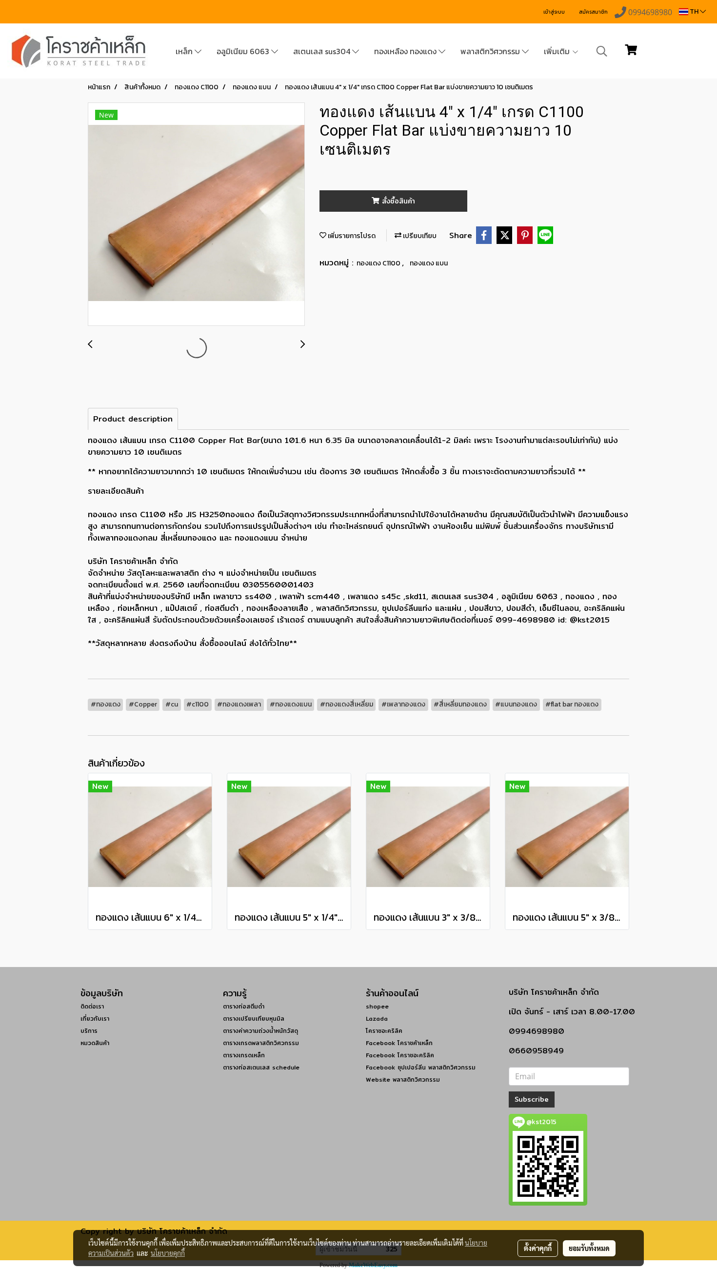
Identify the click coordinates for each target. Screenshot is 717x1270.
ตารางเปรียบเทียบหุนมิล (253, 1018)
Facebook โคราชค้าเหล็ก (399, 1043)
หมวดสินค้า (94, 1043)
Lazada (377, 1018)
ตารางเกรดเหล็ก (244, 1055)
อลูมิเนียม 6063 (244, 51)
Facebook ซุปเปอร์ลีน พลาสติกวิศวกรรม (421, 1067)
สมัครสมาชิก (593, 12)
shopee (377, 1006)
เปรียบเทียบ (419, 236)
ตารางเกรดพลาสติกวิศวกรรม (261, 1043)
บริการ (89, 1030)
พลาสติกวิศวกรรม (491, 51)
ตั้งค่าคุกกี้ (538, 1248)
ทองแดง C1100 (379, 263)
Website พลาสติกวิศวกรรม (403, 1079)
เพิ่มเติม (558, 51)
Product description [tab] (133, 419)
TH (694, 11)
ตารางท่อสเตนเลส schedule (261, 1067)
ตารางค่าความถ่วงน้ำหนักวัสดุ (260, 1030)
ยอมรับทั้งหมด (589, 1248)
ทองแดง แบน (429, 263)
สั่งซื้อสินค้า (397, 201)
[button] (602, 51)
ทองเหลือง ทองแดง (406, 51)
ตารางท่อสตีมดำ (243, 1006)
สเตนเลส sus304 (322, 51)
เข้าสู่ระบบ (554, 12)
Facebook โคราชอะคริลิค (400, 1055)
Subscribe (532, 1099)
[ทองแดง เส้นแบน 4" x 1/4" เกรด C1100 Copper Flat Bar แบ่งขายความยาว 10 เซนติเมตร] (196, 214)
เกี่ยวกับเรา (94, 1018)
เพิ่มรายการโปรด (351, 236)
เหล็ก (185, 51)
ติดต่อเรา (92, 1006)
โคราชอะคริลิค (384, 1030)
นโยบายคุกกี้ (168, 1253)
